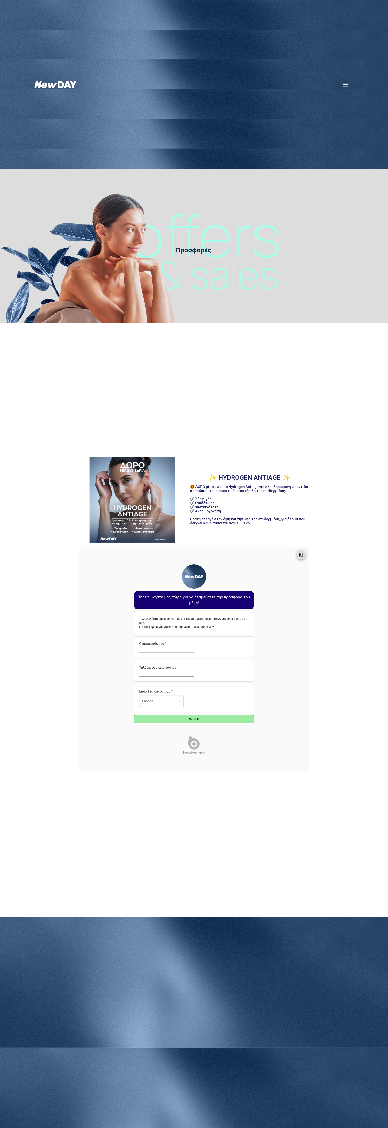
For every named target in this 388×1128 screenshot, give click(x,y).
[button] (346, 85)
